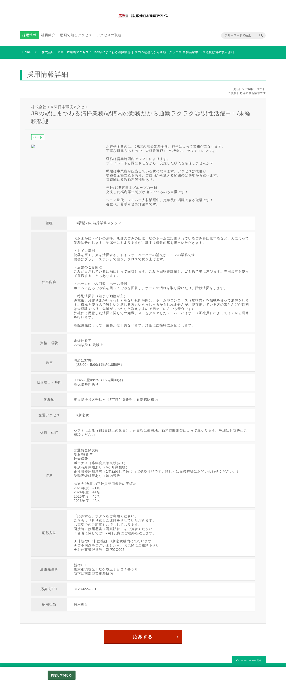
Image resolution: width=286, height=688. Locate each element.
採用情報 (29, 35)
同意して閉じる (61, 675)
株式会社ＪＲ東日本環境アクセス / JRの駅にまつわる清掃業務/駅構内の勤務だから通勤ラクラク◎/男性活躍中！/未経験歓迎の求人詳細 (138, 52)
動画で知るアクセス (76, 35)
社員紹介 (48, 35)
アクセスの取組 (109, 35)
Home (26, 52)
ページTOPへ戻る (251, 660)
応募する (143, 636)
